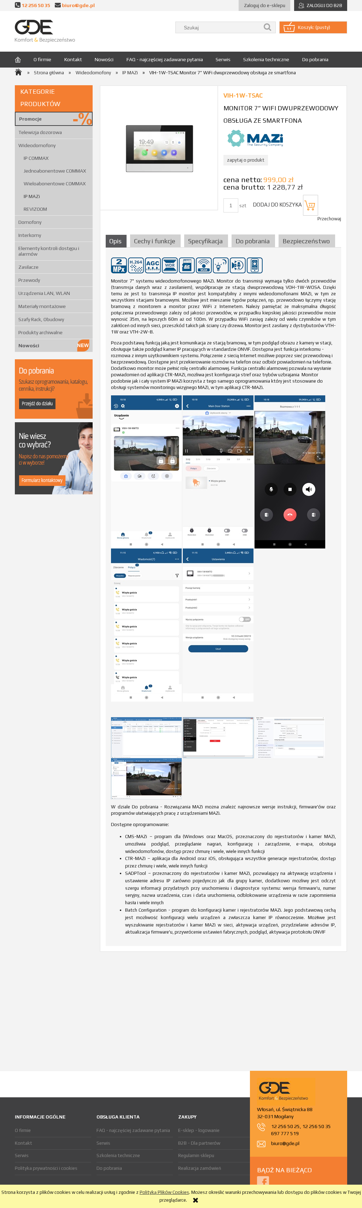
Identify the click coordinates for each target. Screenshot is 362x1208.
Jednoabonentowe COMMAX (55, 171)
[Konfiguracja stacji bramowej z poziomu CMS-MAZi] (218, 737)
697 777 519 (285, 1133)
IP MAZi (32, 196)
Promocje (30, 119)
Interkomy (29, 235)
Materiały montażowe (42, 306)
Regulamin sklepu (196, 1155)
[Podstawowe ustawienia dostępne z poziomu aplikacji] (218, 624)
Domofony (29, 222)
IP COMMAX (36, 158)
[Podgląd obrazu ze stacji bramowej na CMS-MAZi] (146, 778)
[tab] (117, 241)
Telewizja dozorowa (40, 132)
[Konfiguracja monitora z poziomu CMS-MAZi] (290, 737)
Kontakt (23, 1143)
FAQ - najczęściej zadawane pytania (133, 1130)
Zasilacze (28, 267)
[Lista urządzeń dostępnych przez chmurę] (146, 471)
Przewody (29, 280)
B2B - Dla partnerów (199, 1143)
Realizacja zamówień (199, 1168)
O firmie (23, 1130)
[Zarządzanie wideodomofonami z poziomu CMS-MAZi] (146, 737)
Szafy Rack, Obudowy (41, 319)
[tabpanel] (223, 599)
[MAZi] (255, 137)
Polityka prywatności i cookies (46, 1168)
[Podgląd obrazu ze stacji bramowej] (218, 471)
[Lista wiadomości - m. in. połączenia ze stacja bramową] (146, 624)
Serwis (22, 1155)
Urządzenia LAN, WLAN (44, 293)
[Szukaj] (267, 27)
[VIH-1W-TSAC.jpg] (158, 147)
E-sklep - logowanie (199, 1130)
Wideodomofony (37, 145)
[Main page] (45, 31)
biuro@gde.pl (78, 5)
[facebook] (263, 1181)
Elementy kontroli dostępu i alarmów (48, 251)
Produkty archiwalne (40, 332)
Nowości (28, 345)
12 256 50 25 (285, 1126)
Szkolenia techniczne (118, 1155)
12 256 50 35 (36, 5)
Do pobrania (109, 1168)
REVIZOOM (35, 209)
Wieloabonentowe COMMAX (55, 183)
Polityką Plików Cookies (164, 1192)
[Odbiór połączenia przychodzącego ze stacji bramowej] (290, 471)
